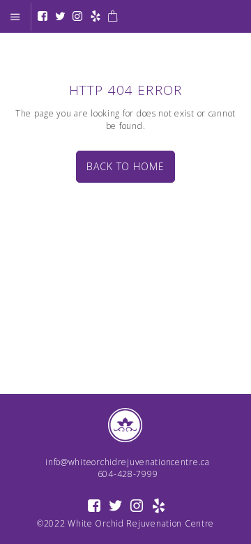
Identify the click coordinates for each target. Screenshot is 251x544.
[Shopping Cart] (113, 16)
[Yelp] (96, 16)
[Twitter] (60, 16)
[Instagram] (78, 16)
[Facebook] (43, 16)
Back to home (125, 166)
